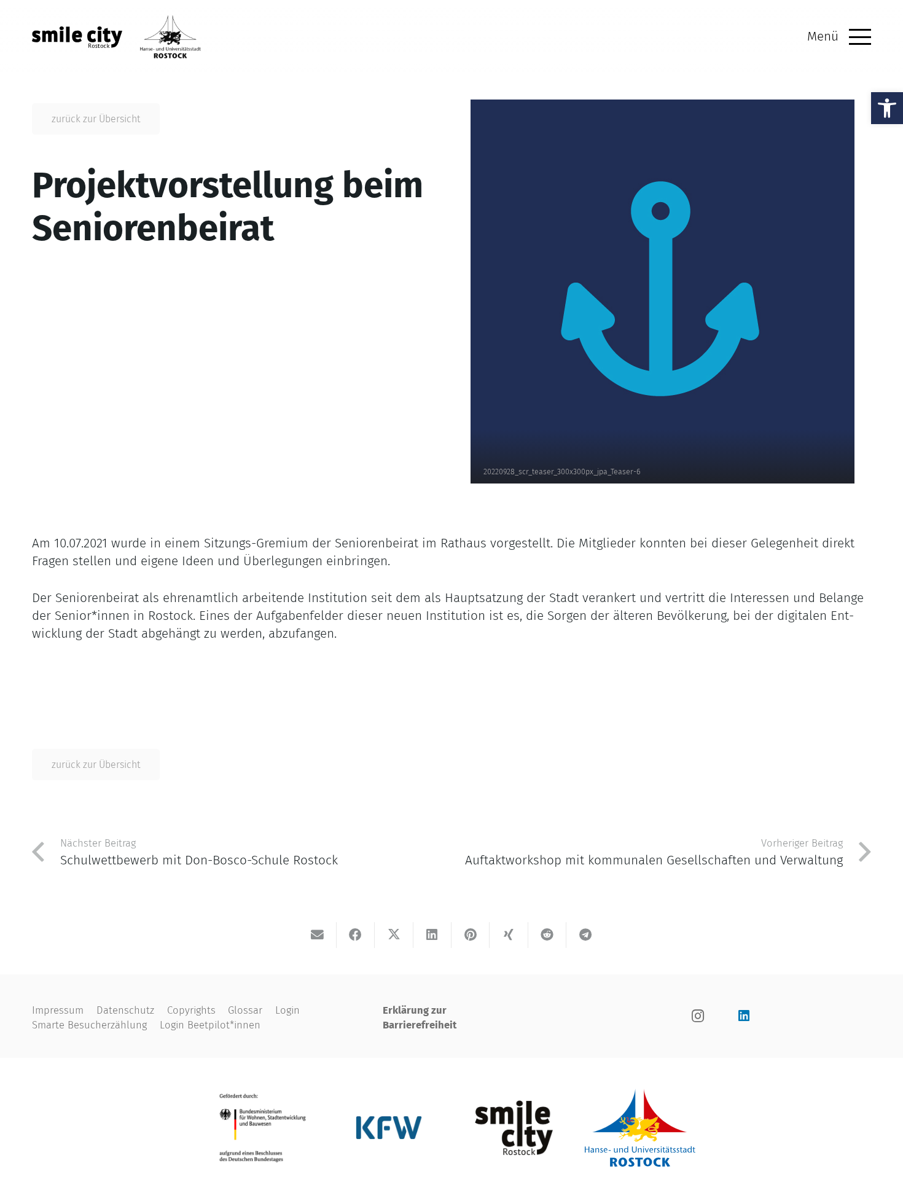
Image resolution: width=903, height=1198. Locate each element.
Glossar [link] (245, 1010)
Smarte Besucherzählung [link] (89, 1025)
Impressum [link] (58, 1010)
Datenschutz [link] (125, 1010)
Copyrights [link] (191, 1010)
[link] (887, 108)
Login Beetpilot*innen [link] (210, 1025)
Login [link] (287, 1010)
